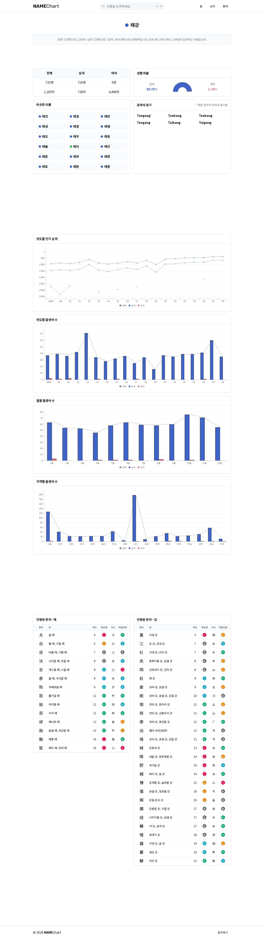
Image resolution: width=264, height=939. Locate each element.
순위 (212, 6)
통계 (225, 6)
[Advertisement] (132, 56)
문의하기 (223, 932)
